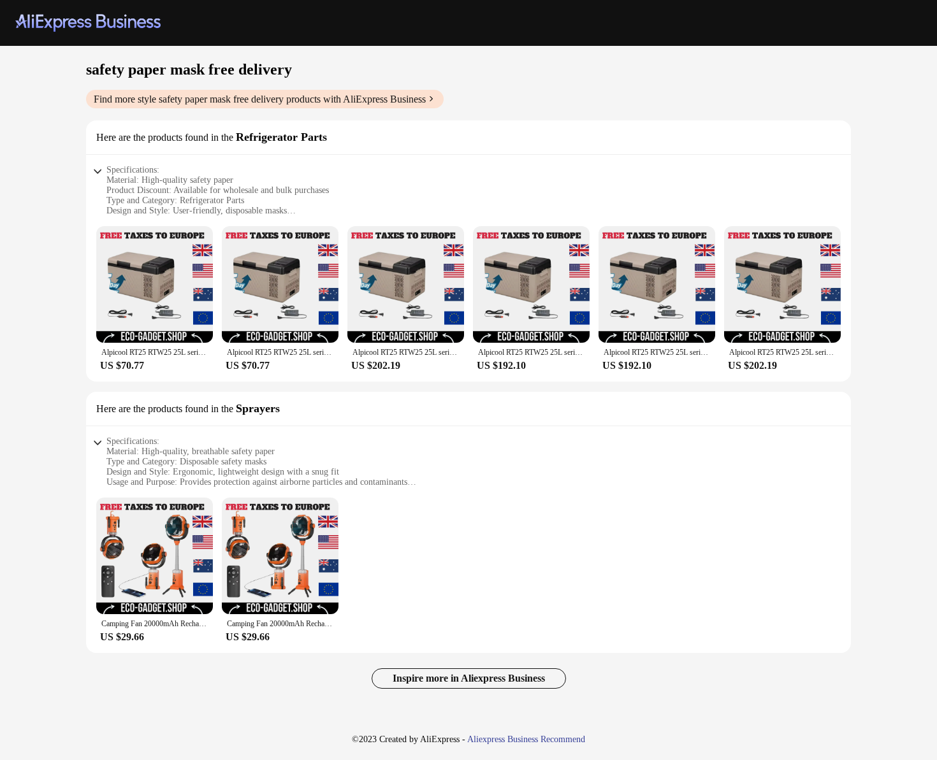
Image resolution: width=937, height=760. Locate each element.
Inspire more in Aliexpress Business (469, 678)
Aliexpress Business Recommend (526, 739)
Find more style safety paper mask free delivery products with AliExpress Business (260, 99)
